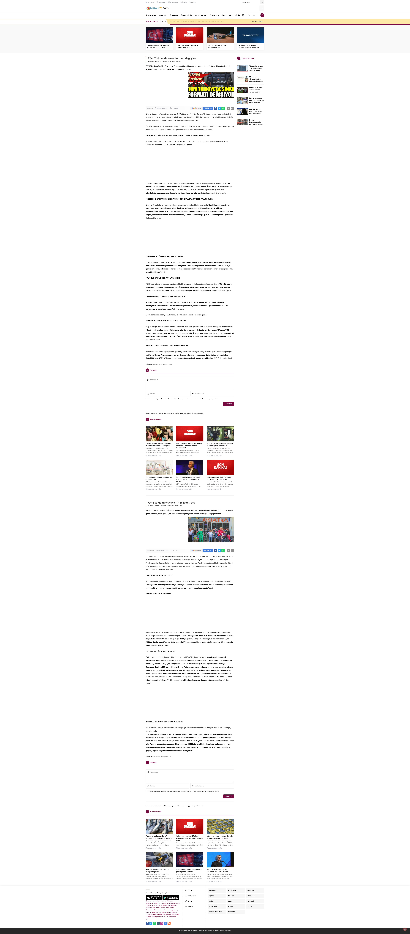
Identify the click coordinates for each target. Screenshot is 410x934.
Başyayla (166, 914)
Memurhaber (170, 908)
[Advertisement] (166, 89)
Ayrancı (174, 912)
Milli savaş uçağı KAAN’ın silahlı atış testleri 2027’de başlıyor (219, 478)
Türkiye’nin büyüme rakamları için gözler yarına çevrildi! (158, 46)
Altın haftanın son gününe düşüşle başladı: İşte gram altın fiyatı (220, 837)
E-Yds (162, 364)
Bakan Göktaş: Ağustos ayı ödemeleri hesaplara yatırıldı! (218, 870)
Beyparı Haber (172, 905)
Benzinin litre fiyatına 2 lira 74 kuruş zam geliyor (157, 870)
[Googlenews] (165, 923)
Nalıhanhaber (155, 908)
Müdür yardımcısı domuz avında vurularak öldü (255, 90)
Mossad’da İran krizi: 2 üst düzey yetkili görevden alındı (255, 112)
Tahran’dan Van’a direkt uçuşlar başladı (184, 21)
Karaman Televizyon (152, 917)
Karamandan (150, 903)
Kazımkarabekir (151, 914)
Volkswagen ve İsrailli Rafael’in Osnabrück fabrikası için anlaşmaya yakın (189, 838)
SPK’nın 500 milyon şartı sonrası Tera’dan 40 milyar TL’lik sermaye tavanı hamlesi (250, 47)
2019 (154, 756)
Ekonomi (156, 505)
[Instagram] (161, 923)
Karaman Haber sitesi (153, 901)
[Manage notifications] (405, 929)
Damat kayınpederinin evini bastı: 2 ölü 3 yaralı (256, 123)
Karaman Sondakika (167, 903)
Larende (177, 903)
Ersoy (166, 364)
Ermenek (158, 912)
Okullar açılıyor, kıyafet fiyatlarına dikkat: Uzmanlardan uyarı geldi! (158, 445)
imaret (166, 910)
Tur (170, 756)
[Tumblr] (158, 923)
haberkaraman (150, 912)
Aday (154, 364)
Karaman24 (149, 905)
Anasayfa (150, 61)
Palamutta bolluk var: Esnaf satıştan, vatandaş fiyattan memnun (159, 837)
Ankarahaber (163, 905)
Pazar (166, 756)
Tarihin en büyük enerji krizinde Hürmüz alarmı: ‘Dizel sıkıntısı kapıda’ (188, 479)
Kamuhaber (149, 910)
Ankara (156, 905)
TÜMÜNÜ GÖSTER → (257, 21)
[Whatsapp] (154, 923)
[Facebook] (147, 923)
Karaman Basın (174, 914)
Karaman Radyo (164, 917)
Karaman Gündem (167, 901)
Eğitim (156, 61)
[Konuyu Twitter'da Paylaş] (219, 108)
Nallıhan (148, 908)
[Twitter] (150, 923)
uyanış (176, 910)
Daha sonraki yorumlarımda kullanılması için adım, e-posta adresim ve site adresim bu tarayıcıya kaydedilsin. (183, 399)
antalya (158, 756)
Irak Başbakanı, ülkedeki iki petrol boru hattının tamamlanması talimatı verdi (188, 47)
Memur (163, 908)
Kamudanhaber (159, 910)
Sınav (170, 364)
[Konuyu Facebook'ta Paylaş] (215, 108)
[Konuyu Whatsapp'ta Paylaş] (223, 108)
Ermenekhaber (167, 912)
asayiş (171, 910)
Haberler (157, 903)
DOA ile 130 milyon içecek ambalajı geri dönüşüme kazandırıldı (220, 445)
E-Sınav (158, 364)
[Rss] (169, 923)
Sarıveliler (159, 914)
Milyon (163, 756)
